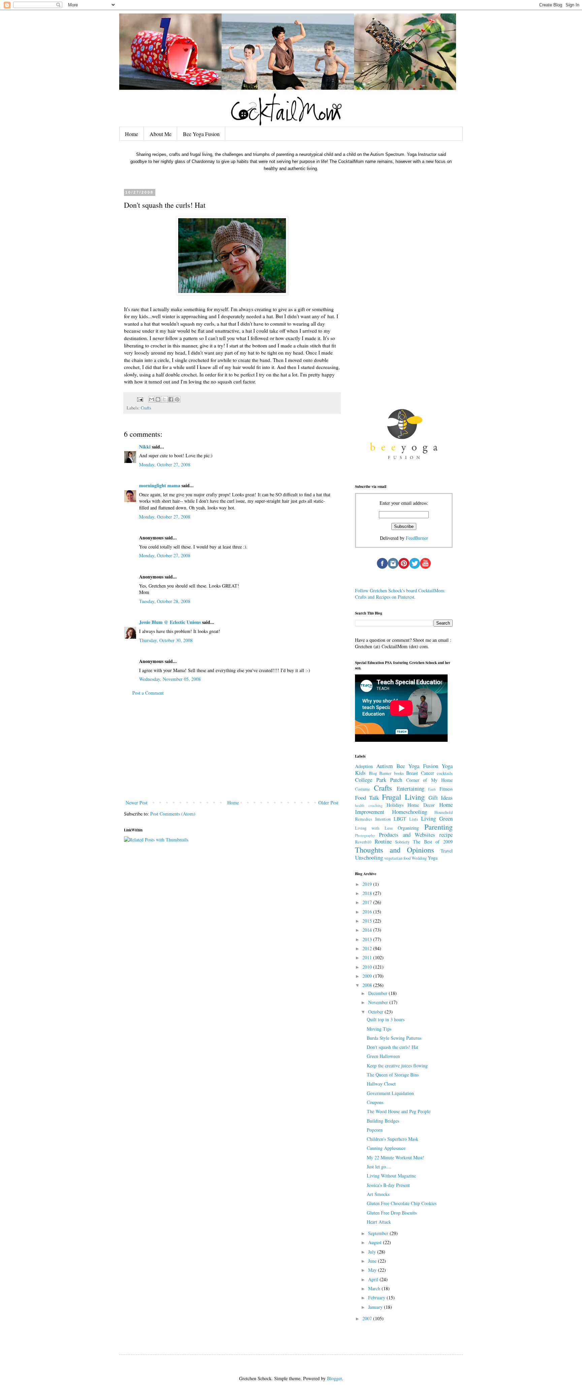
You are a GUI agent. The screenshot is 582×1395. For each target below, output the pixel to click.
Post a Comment (148, 693)
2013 (367, 939)
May (373, 1270)
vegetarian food (397, 858)
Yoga (433, 858)
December (378, 993)
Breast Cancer (420, 773)
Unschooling (369, 857)
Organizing (408, 828)
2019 (367, 884)
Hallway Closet (381, 1084)
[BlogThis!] (158, 399)
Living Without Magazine (391, 1175)
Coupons (375, 1102)
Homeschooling (409, 812)
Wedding (419, 858)
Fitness (446, 789)
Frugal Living (403, 797)
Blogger (334, 1378)
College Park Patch (378, 780)
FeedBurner (417, 538)
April (374, 1279)
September (379, 1233)
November (378, 1002)
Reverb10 (363, 842)
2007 (367, 1318)
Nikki (145, 446)
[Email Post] (139, 399)
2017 (367, 902)
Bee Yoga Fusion (201, 133)
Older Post (328, 802)
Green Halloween (383, 1056)
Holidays (395, 805)
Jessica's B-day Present (388, 1185)
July (372, 1252)
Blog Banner (380, 773)
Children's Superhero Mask (392, 1139)
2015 (367, 921)
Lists (413, 819)
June (373, 1261)
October (376, 1011)
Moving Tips (379, 1029)
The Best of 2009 (433, 841)
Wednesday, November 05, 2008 (170, 679)
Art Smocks (378, 1194)
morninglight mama (159, 485)
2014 (367, 930)
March (375, 1288)
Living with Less (374, 828)
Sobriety (402, 842)
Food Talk (367, 797)
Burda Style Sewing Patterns (394, 1038)
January (376, 1307)
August (375, 1242)
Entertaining (410, 788)
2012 (367, 948)
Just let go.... (379, 1166)
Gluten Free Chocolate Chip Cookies (402, 1203)
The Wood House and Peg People (398, 1111)
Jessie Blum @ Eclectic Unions (170, 622)
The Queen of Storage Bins (393, 1074)
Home (131, 133)
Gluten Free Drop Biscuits (392, 1212)
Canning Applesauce (386, 1148)
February (377, 1297)
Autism (384, 766)
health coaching (369, 805)
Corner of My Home (429, 780)
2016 (367, 911)
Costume (362, 789)
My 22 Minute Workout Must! (395, 1157)
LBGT (400, 819)
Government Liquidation (390, 1093)
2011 (367, 957)
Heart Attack (379, 1222)
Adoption (364, 766)
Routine (383, 841)
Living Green (437, 818)
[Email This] (151, 399)
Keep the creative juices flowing (397, 1065)
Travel (447, 851)
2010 (367, 967)
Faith (432, 789)
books (399, 773)
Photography (365, 835)
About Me (160, 133)
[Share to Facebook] (170, 399)
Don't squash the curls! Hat (392, 1047)
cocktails (445, 773)
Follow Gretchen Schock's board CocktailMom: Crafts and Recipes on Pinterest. (400, 593)
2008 (367, 985)
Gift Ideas (440, 797)
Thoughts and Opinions (394, 849)
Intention (383, 819)
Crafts (146, 408)
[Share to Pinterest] (177, 399)
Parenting (438, 827)
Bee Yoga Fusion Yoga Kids (404, 769)
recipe (446, 834)
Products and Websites (407, 834)
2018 (367, 893)
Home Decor (421, 805)
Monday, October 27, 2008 (164, 464)
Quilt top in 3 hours (386, 1019)
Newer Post (137, 802)
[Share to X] (164, 399)
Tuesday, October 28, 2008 (164, 601)
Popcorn (375, 1130)
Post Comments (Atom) (172, 813)
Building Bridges (383, 1121)
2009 (367, 976)
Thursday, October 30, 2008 (166, 640)
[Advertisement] (232, 748)
